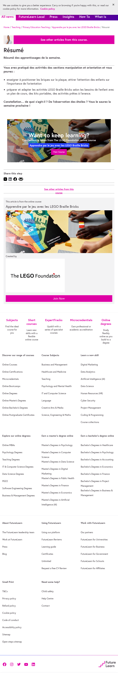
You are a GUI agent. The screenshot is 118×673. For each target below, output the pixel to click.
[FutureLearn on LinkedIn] (33, 664)
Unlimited (46, 561)
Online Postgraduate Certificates (18, 414)
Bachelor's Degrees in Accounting (97, 459)
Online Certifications (12, 371)
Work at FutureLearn (12, 539)
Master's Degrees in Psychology (57, 445)
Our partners (87, 532)
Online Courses (9, 364)
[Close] (113, 4)
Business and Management (54, 364)
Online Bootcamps (11, 386)
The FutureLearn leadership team (18, 532)
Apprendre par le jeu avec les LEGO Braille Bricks (76, 27)
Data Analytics (88, 371)
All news (7, 17)
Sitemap (6, 634)
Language (46, 400)
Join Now (59, 298)
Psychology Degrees (12, 452)
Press (54, 17)
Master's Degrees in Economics (57, 492)
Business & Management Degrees (18, 495)
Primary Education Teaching (36, 27)
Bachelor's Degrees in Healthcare (97, 445)
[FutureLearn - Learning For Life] (107, 664)
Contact (46, 605)
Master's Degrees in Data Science (58, 461)
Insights (68, 17)
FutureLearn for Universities (94, 539)
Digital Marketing (89, 364)
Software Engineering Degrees (17, 488)
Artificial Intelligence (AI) (93, 379)
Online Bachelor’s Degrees (15, 407)
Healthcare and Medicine (54, 371)
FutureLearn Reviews (52, 539)
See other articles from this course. (64, 39)
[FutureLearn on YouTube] (26, 664)
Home (6, 27)
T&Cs (5, 591)
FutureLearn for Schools (92, 561)
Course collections (90, 422)
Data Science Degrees (13, 473)
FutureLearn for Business (92, 546)
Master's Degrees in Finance (55, 485)
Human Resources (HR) (92, 393)
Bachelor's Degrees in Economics (97, 466)
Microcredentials (10, 379)
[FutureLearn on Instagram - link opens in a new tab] (11, 664)
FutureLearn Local (32, 17)
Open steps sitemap (12, 641)
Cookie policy (9, 612)
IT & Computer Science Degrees (17, 466)
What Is (100, 17)
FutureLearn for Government (94, 553)
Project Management (91, 407)
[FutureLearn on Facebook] (5, 664)
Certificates (47, 553)
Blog (4, 553)
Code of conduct (10, 620)
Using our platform (51, 532)
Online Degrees (9, 393)
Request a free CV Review (54, 568)
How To (84, 17)
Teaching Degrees (11, 459)
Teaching (16, 27)
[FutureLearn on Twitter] (18, 664)
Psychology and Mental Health (57, 386)
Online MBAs (8, 445)
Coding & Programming (92, 414)
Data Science (87, 386)
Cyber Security (88, 400)
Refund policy (9, 605)
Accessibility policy (11, 627)
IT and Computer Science (54, 393)
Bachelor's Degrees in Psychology (97, 452)
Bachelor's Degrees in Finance (95, 473)
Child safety (48, 591)
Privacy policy (9, 598)
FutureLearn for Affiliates (93, 568)
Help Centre (47, 598)
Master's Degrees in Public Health (58, 478)
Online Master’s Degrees (14, 400)
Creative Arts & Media (52, 407)
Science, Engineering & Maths (56, 414)
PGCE (5, 481)
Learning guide (49, 546)
